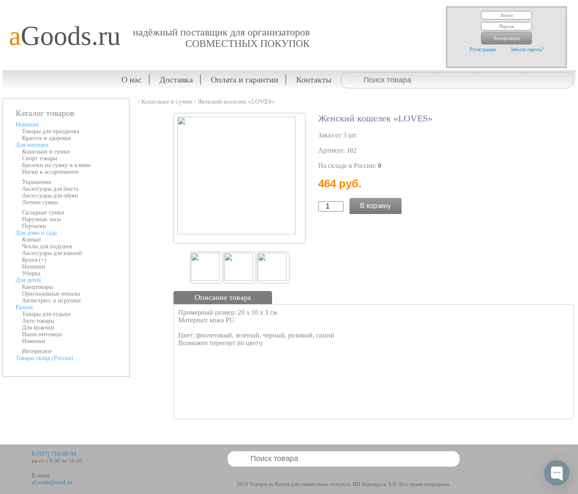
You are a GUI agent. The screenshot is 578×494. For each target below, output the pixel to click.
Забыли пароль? (527, 49)
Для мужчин (38, 327)
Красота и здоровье (46, 138)
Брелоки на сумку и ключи (56, 165)
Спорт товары (39, 158)
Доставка (176, 79)
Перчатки (34, 226)
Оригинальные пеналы (51, 294)
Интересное (37, 351)
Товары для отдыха (46, 314)
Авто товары (38, 321)
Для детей (28, 280)
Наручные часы (41, 219)
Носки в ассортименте (50, 172)
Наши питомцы (42, 334)
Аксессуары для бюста (50, 189)
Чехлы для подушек (47, 246)
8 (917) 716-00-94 (54, 454)
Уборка (31, 273)
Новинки (27, 124)
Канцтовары (37, 287)
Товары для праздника (50, 131)
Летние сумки (40, 202)
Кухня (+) (34, 260)
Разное (24, 307)
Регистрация (483, 49)
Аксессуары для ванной (52, 253)
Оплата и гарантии (244, 79)
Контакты (313, 79)
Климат (31, 239)
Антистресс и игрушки (51, 300)
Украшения (36, 182)
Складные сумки (43, 212)
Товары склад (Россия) (44, 358)
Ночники (33, 266)
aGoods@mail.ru (52, 482)
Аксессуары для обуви (50, 195)
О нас (131, 79)
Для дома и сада (36, 233)
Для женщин (32, 145)
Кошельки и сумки (46, 151)
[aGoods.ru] (62, 6)
